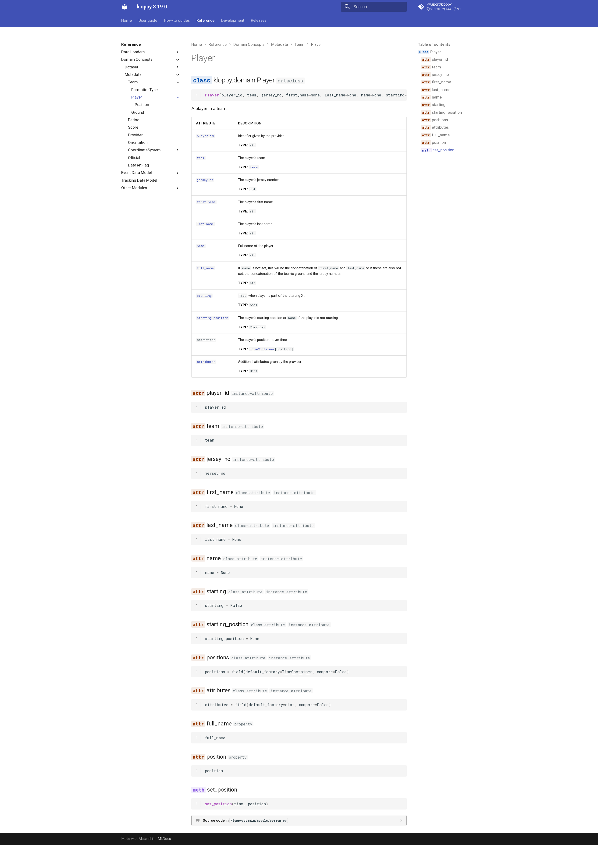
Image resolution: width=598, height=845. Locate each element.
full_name (205, 268)
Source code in (245, 820)
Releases (258, 20)
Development (232, 20)
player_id (205, 136)
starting (204, 295)
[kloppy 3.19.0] (124, 6)
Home (126, 20)
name (201, 246)
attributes (206, 362)
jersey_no (205, 180)
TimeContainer (262, 349)
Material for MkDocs (155, 839)
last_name (205, 224)
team (201, 158)
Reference (205, 20)
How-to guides (177, 20)
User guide (148, 20)
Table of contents (434, 44)
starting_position (212, 318)
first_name (206, 202)
